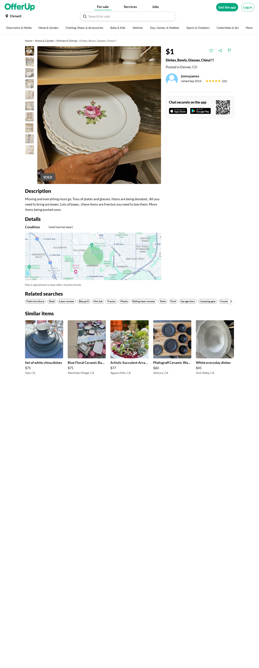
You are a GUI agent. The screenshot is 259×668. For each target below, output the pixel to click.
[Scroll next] (231, 301)
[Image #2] (29, 62)
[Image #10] (29, 150)
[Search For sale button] (85, 16)
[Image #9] (29, 139)
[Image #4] (29, 84)
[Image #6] (29, 106)
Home (28, 40)
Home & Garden (44, 40)
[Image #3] (29, 73)
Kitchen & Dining (67, 40)
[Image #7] (29, 117)
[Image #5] (29, 95)
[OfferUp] (20, 7)
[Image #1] (29, 51)
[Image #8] (29, 128)
